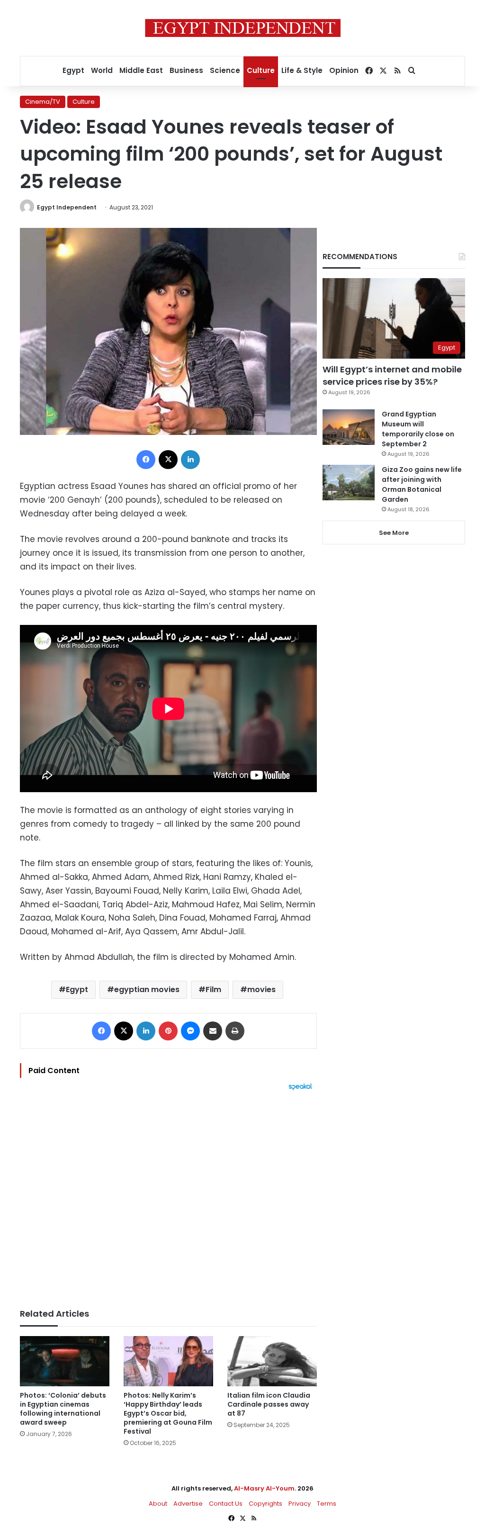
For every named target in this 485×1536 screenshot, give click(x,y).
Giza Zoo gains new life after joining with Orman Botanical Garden (422, 484)
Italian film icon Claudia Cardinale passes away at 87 (268, 1404)
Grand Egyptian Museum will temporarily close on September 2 (418, 429)
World (102, 70)
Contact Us (225, 1503)
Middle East (141, 70)
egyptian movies (147, 989)
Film (213, 989)
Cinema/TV (42, 101)
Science (225, 70)
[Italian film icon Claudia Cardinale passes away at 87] (272, 1361)
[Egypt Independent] (243, 28)
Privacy (299, 1503)
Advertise (188, 1503)
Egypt (73, 70)
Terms (326, 1503)
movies (261, 989)
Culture (261, 70)
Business (186, 70)
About (158, 1503)
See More (394, 532)
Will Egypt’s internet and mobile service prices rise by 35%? (392, 375)
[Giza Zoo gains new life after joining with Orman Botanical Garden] (349, 482)
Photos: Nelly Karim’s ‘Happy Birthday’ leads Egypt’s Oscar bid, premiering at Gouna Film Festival (168, 1413)
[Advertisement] (168, 1195)
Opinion (344, 70)
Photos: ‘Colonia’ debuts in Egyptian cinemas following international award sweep (63, 1409)
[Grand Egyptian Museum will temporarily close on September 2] (349, 427)
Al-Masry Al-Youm (264, 1488)
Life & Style (302, 70)
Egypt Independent (67, 207)
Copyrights (265, 1503)
